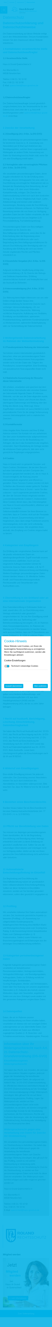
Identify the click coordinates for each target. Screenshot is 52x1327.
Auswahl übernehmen (13, 686)
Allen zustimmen (40, 686)
